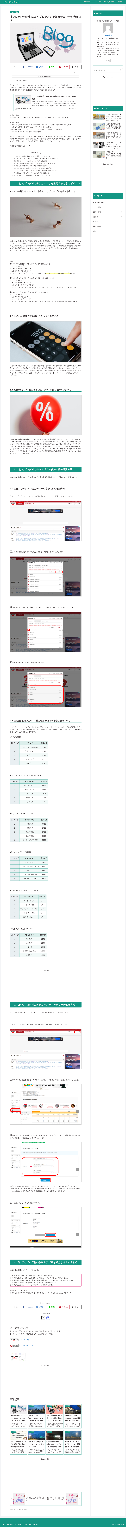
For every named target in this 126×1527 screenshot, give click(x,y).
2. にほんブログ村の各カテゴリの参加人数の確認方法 (31, 166)
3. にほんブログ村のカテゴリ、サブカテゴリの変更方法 (31, 173)
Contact (35, 1524)
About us (10, 1524)
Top (4, 1524)
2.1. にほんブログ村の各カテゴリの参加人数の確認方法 (34, 168)
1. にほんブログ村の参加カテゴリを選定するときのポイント (33, 156)
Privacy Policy (27, 1524)
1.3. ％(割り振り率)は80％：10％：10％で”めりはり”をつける (36, 163)
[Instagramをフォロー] (48, 1318)
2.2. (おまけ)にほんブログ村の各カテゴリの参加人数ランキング (37, 170)
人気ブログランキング (26, 1345)
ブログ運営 (15, 12)
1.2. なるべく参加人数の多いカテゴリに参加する (32, 161)
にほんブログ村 (24, 1340)
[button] (75, 67)
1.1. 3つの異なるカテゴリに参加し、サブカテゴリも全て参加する (37, 158)
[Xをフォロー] (43, 1318)
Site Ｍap (18, 1524)
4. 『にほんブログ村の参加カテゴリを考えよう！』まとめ (32, 175)
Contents (33, 153)
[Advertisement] (46, 985)
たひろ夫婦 (107, 35)
